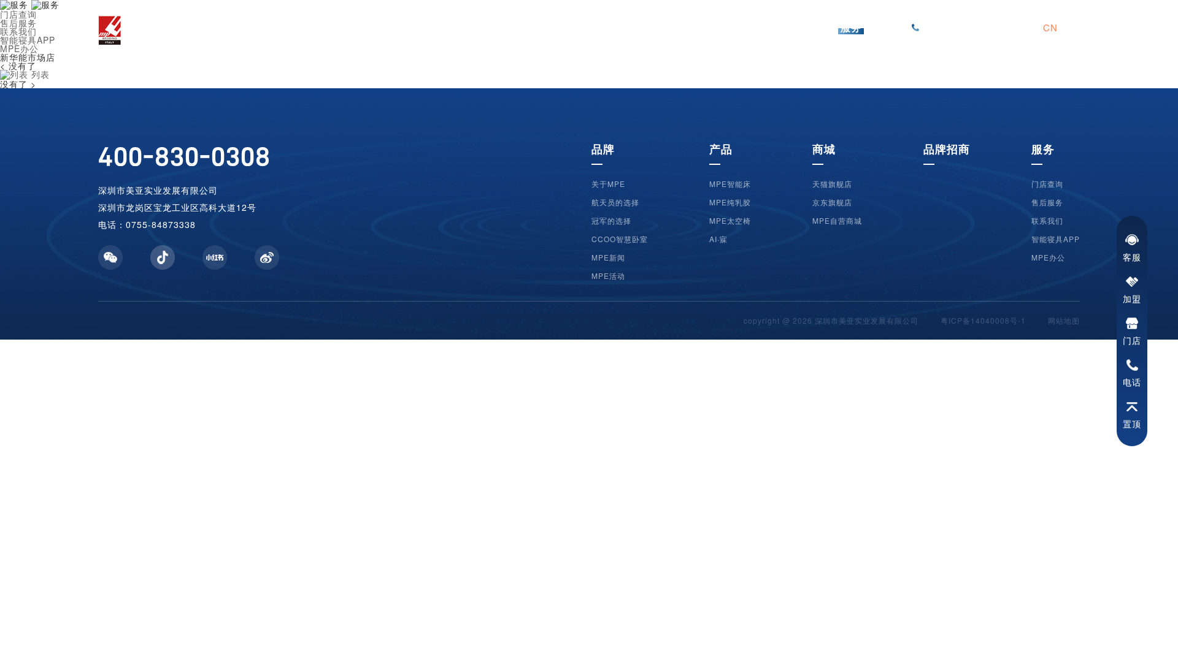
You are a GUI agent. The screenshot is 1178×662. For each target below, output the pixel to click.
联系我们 (1047, 220)
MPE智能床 (730, 184)
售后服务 (1047, 202)
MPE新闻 (608, 257)
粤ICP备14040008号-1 (983, 320)
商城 (824, 148)
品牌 (603, 148)
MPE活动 (608, 276)
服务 (1043, 148)
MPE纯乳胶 (730, 202)
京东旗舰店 (832, 202)
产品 (721, 148)
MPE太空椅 (730, 220)
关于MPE (608, 184)
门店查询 (1047, 184)
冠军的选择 (611, 220)
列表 (39, 74)
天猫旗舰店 (832, 184)
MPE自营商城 (837, 220)
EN (1073, 27)
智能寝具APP (1055, 239)
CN (1050, 27)
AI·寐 (718, 239)
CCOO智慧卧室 (619, 239)
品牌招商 (946, 148)
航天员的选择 (615, 202)
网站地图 (1064, 320)
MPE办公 (1048, 257)
